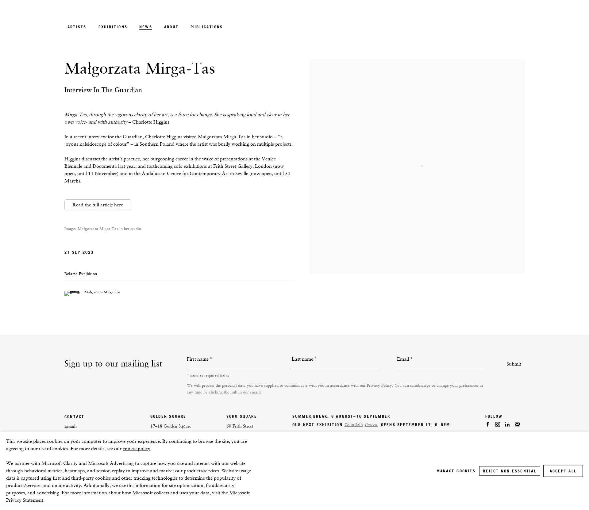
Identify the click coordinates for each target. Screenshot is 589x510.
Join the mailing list (522, 425)
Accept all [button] (563, 471)
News (145, 27)
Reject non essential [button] (509, 471)
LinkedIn (514, 425)
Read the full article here (97, 205)
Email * (405, 359)
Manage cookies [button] (456, 471)
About (171, 27)
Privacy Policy (379, 385)
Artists (77, 27)
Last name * (304, 359)
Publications (207, 27)
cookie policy (136, 448)
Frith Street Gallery (472, 25)
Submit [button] (513, 364)
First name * (200, 359)
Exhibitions (112, 27)
